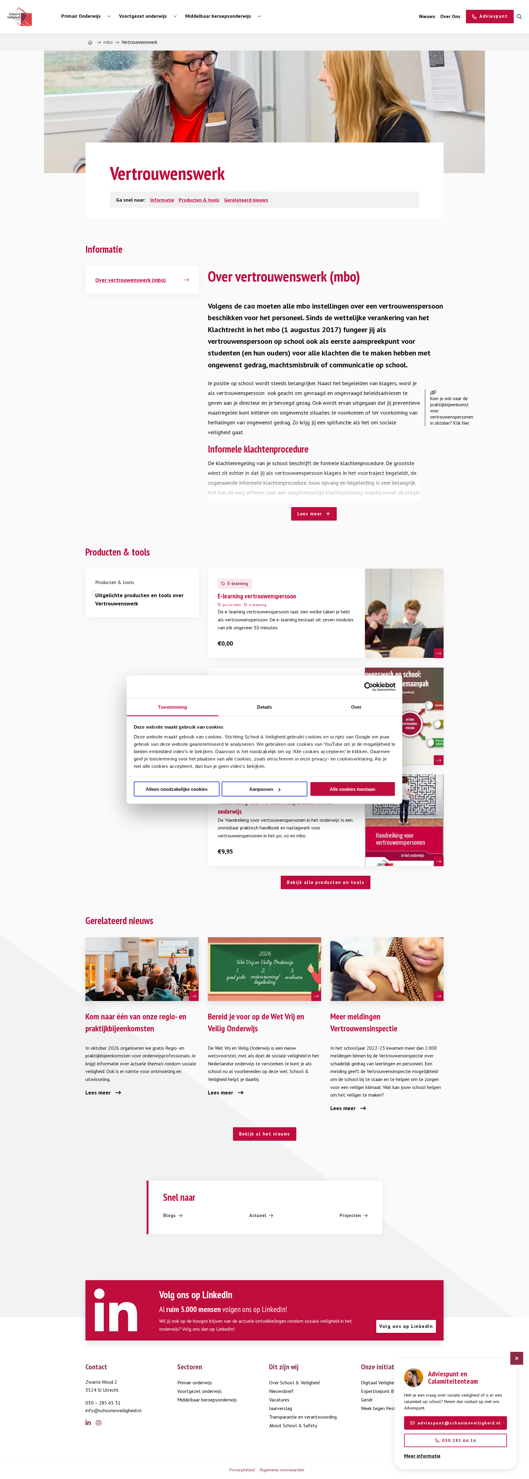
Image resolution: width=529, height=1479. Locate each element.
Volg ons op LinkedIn (406, 1326)
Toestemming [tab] (172, 706)
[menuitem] (83, 16)
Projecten (350, 1215)
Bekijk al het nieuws (264, 1134)
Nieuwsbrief (281, 1391)
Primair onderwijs (194, 1382)
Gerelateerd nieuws (246, 200)
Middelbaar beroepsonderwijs (207, 1400)
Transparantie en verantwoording (303, 1417)
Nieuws (427, 16)
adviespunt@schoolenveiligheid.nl (459, 1423)
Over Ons (450, 16)
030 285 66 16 (459, 1440)
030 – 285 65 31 (103, 1403)
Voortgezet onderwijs (199, 1391)
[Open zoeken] (519, 16)
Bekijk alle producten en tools (325, 882)
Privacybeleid (242, 1470)
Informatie (162, 200)
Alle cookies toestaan (352, 789)
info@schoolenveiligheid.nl (113, 1410)
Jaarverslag (280, 1408)
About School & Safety (293, 1425)
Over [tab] (356, 706)
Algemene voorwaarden (282, 1470)
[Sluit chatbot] (516, 1358)
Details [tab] (264, 706)
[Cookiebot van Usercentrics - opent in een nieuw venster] (369, 687)
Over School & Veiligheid (294, 1382)
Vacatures (279, 1400)
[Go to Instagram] (101, 1423)
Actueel (257, 1215)
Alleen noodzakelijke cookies (177, 789)
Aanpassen (261, 789)
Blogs (169, 1215)
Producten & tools (199, 200)
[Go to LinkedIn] (90, 1423)
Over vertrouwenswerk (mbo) (130, 279)
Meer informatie (422, 1456)
